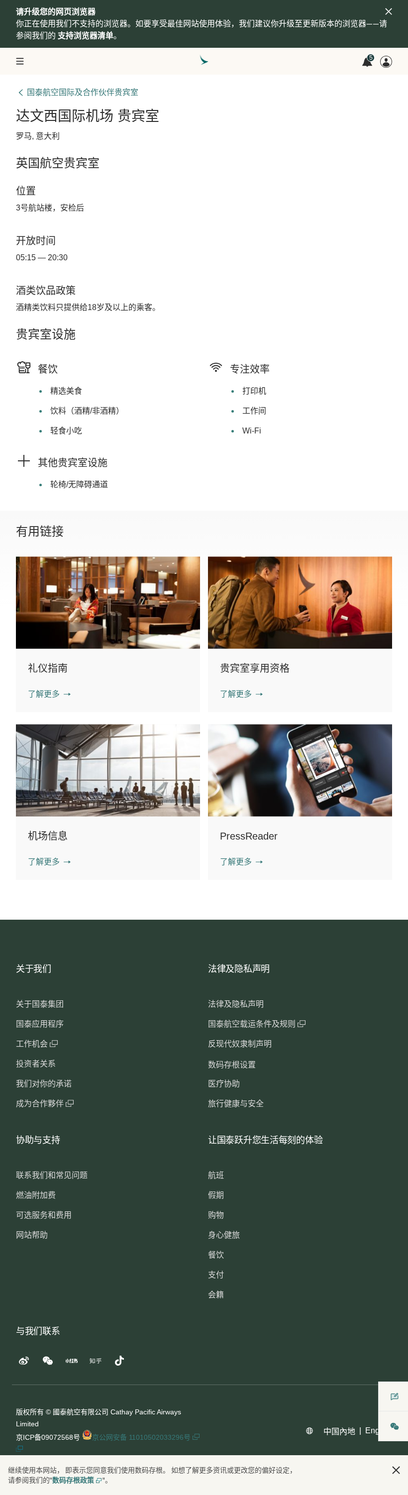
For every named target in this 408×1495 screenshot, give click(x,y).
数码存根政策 (73, 1480)
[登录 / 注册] (386, 62)
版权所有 (30, 1412)
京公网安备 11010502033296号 (142, 1437)
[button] (49, 694)
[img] (388, 11)
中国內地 (339, 1431)
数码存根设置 (232, 1065)
